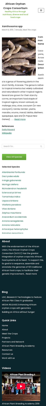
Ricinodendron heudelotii (14, 188)
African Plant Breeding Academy (18, 345)
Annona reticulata (11, 225)
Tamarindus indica (11, 196)
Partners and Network (13, 341)
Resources (7, 349)
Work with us (8, 358)
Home (5, 325)
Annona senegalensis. (13, 221)
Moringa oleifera (10, 184)
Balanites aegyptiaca (12, 233)
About (5, 329)
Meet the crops (29, 30)
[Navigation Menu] (41, 10)
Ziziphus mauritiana (11, 212)
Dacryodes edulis (10, 176)
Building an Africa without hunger (18, 312)
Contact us (7, 354)
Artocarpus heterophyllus (15, 229)
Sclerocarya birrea (11, 192)
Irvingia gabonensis (11, 180)
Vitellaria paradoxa (11, 204)
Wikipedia (7, 133)
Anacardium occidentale (14, 216)
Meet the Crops (10, 333)
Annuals (18, 30)
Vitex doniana (8, 208)
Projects (6, 337)
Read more (20, 119)
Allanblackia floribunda (13, 172)
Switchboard (8, 129)
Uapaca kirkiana (10, 200)
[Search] (41, 146)
